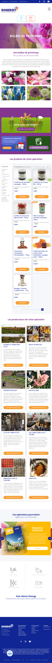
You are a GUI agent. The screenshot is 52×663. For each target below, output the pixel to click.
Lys (3, 172)
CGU (23, 660)
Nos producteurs (47, 629)
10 (42, 309)
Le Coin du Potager (4, 183)
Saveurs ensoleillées (22, 635)
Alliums (4, 178)
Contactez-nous (23, 1)
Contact (33, 631)
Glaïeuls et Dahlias (4, 170)
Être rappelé (34, 633)
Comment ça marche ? (34, 627)
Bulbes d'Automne (21, 626)
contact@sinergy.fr (5, 634)
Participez (33, 629)
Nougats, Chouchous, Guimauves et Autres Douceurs (5, 199)
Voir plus (16, 188)
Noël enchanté (21, 631)
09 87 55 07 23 (5, 1)
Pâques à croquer (21, 633)
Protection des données (16, 660)
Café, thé (20, 630)
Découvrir (22, 196)
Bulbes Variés (6, 174)
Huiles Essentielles (3, 190)
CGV (27, 660)
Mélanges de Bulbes (5, 180)
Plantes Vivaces (6, 176)
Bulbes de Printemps (22, 634)
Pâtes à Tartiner (6, 195)
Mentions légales (7, 660)
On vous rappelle (13, 1)
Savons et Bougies (4, 187)
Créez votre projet (35, 630)
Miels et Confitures (3, 193)
